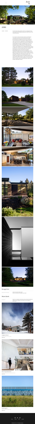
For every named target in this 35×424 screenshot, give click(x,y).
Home (12, 419)
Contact (23, 419)
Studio (16, 419)
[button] (5, 2)
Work (19, 419)
